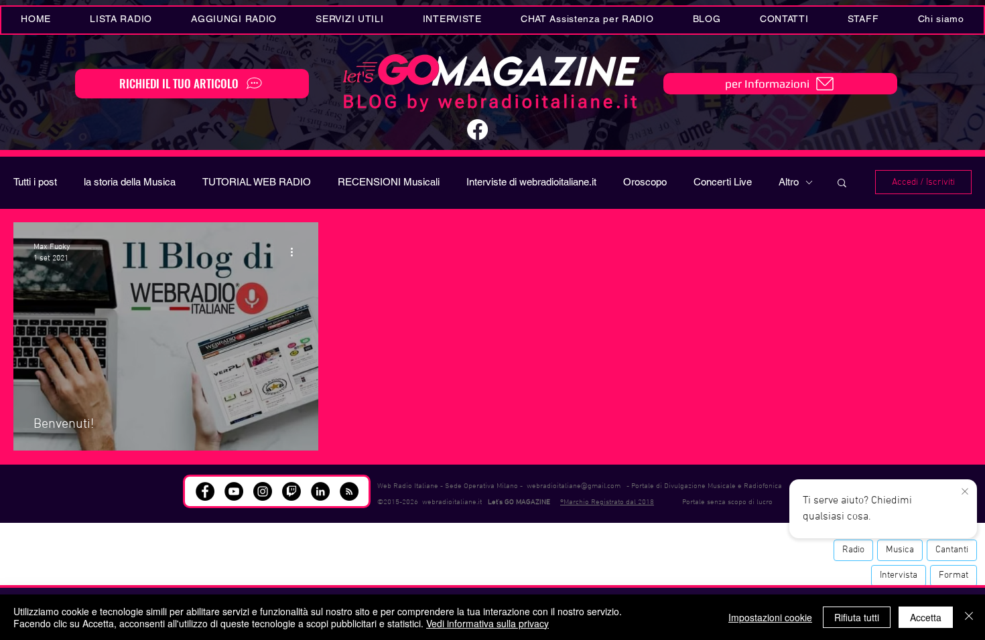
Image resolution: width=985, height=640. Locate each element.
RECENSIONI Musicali (389, 181)
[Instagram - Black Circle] (262, 491)
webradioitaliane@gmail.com (573, 486)
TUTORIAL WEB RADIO (256, 181)
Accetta (925, 617)
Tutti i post (35, 181)
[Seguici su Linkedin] (320, 491)
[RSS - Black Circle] (349, 491)
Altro (789, 181)
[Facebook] (477, 129)
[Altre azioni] (296, 252)
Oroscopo (645, 181)
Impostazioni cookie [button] (770, 617)
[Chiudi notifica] (965, 492)
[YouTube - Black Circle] (233, 491)
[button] (349, 20)
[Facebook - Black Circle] (205, 491)
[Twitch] (291, 491)
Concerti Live (723, 181)
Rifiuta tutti (856, 617)
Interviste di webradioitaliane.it (531, 181)
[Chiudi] (969, 617)
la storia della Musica (130, 181)
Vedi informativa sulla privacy (487, 623)
